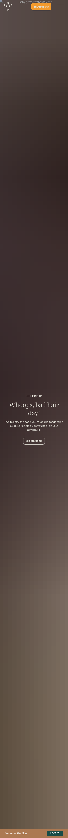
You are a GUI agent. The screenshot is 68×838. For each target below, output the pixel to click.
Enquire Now (41, 6)
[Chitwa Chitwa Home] (8, 6)
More (24, 833)
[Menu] (60, 6)
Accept (54, 833)
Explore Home (34, 440)
